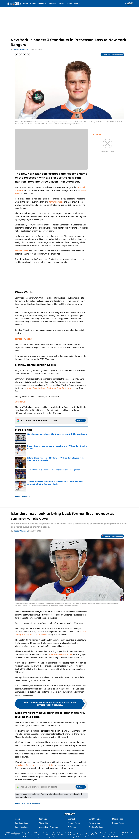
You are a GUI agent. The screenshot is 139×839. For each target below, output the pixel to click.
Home (17, 496)
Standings (52, 3)
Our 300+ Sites (95, 819)
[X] (125, 3)
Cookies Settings (96, 827)
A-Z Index (72, 827)
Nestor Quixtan (21, 531)
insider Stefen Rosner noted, (60, 654)
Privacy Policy (74, 823)
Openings (42, 819)
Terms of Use (94, 823)
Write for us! (20, 402)
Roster (61, 3)
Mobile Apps (117, 819)
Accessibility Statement (48, 827)
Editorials (26, 496)
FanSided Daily (21, 823)
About (17, 819)
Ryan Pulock (23, 338)
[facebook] (120, 3)
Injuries (69, 3)
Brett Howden (68, 388)
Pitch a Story (43, 823)
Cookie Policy (118, 823)
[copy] (28, 54)
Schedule (42, 3)
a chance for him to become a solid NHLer (36, 765)
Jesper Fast (46, 388)
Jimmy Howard (55, 202)
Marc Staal (56, 388)
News (25, 3)
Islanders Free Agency (31, 803)
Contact (71, 819)
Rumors (33, 3)
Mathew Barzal (21, 251)
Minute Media (15, 833)
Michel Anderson (21, 49)
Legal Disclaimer (22, 827)
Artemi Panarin (33, 388)
